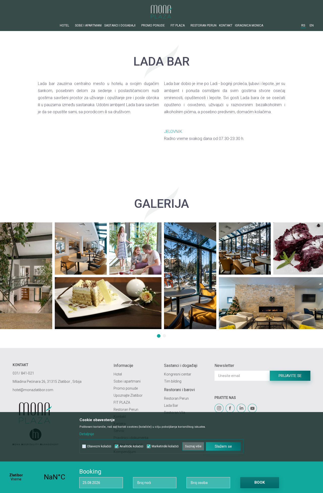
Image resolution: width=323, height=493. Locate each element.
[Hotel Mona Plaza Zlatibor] (161, 11)
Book (259, 482)
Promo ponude (126, 388)
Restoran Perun (126, 410)
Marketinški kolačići (165, 446)
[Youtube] (252, 408)
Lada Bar (171, 405)
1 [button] (159, 336)
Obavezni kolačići (99, 446)
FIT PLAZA (122, 402)
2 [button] (165, 336)
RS (303, 25)
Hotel (118, 374)
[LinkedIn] (241, 408)
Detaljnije (86, 434)
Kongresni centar (177, 374)
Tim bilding (172, 381)
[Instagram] (219, 408)
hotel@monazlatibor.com (33, 390)
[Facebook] (230, 408)
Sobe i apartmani (127, 381)
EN (312, 25)
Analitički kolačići (131, 446)
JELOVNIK (173, 131)
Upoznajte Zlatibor (128, 395)
